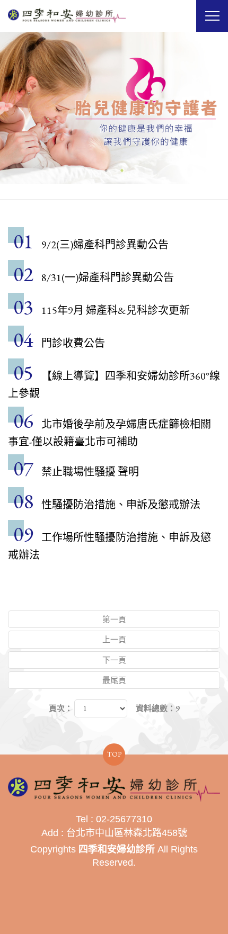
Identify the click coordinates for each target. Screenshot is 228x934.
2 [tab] (122, 170)
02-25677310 (124, 819)
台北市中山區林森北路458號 (126, 833)
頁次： (61, 708)
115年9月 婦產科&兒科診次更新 (115, 310)
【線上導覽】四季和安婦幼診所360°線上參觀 (114, 384)
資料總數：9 (158, 708)
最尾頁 (114, 680)
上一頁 (114, 639)
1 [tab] (106, 170)
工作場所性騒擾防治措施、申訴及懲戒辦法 (109, 546)
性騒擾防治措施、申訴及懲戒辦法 (120, 504)
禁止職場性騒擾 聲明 (90, 472)
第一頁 (114, 619)
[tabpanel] (114, 108)
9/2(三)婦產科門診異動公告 (105, 245)
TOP (114, 754)
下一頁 (114, 660)
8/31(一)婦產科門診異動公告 (107, 277)
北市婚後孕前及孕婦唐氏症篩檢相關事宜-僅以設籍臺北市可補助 (109, 432)
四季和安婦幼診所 (67, 15)
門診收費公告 (73, 343)
